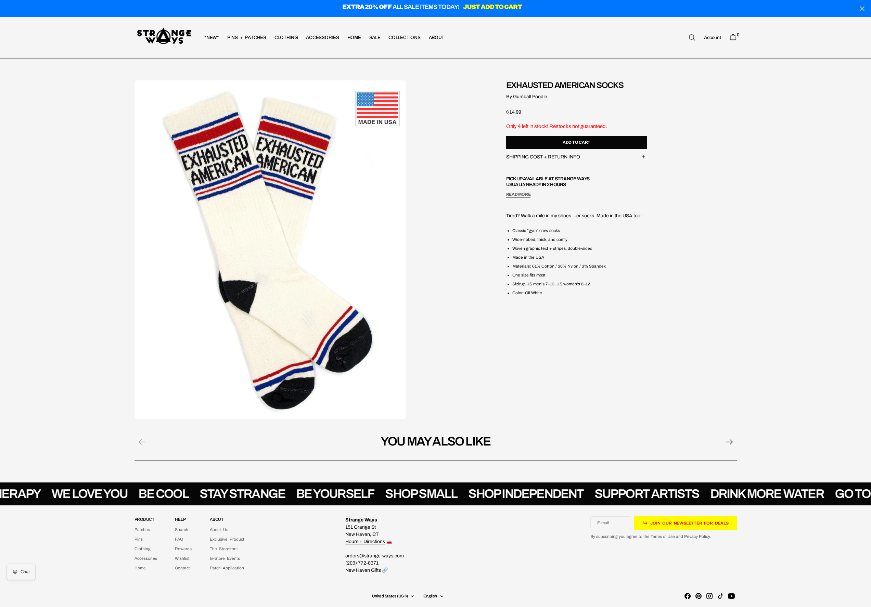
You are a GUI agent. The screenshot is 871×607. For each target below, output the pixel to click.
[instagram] (709, 596)
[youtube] (731, 596)
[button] (712, 37)
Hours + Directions (365, 541)
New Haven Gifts (363, 570)
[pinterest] (698, 596)
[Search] (692, 37)
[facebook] (687, 596)
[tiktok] (720, 596)
